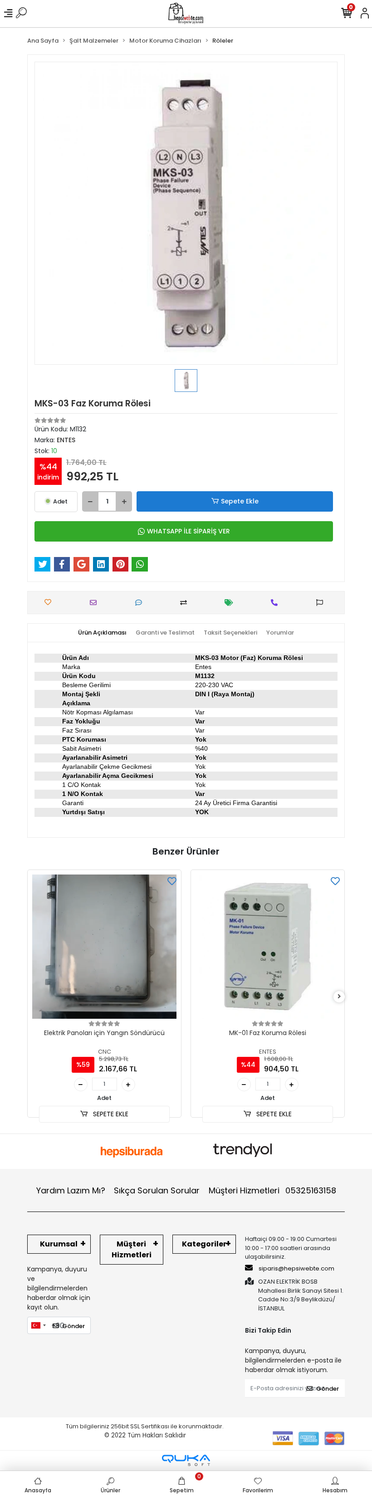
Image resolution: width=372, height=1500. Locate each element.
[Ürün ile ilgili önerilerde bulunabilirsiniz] (322, 602)
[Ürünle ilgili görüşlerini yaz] (141, 602)
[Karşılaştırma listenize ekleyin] (186, 602)
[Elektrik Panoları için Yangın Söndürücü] (104, 947)
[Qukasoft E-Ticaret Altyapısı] (186, 1460)
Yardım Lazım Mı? (70, 1190)
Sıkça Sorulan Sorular (157, 1190)
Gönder (73, 1326)
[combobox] (38, 1325)
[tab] (102, 633)
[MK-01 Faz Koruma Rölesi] (268, 947)
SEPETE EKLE (109, 1114)
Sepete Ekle (240, 501)
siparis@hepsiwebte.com (296, 1268)
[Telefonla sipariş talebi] (276, 602)
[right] (339, 996)
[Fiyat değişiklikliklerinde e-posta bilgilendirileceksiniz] (231, 602)
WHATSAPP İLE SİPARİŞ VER (188, 531)
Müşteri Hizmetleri (272, 1190)
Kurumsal (59, 1244)
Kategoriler (204, 1244)
